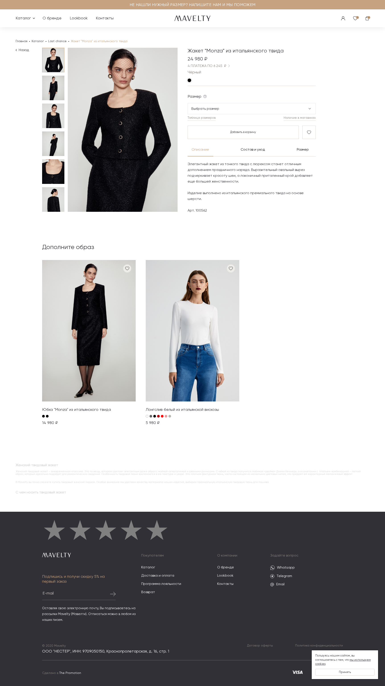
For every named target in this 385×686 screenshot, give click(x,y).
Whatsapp (286, 568)
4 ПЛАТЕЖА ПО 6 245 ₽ (207, 66)
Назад (24, 50)
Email (280, 584)
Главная (21, 41)
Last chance (57, 41)
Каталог (25, 21)
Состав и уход (252, 150)
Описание (200, 150)
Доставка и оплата (157, 576)
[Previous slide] (79, 130)
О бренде (52, 18)
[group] (89, 343)
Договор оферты (260, 645)
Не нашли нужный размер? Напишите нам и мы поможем (193, 5)
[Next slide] (166, 130)
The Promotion (70, 673)
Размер (303, 150)
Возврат (148, 592)
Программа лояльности (161, 584)
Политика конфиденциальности (319, 645)
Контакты (105, 18)
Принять (345, 672)
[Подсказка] (205, 96)
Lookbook (79, 18)
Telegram (284, 576)
